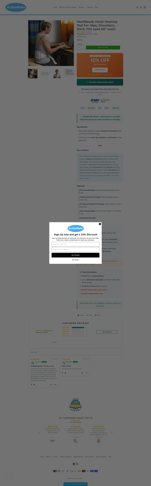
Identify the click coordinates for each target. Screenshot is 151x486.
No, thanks (75, 259)
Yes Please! (75, 255)
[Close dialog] (100, 224)
